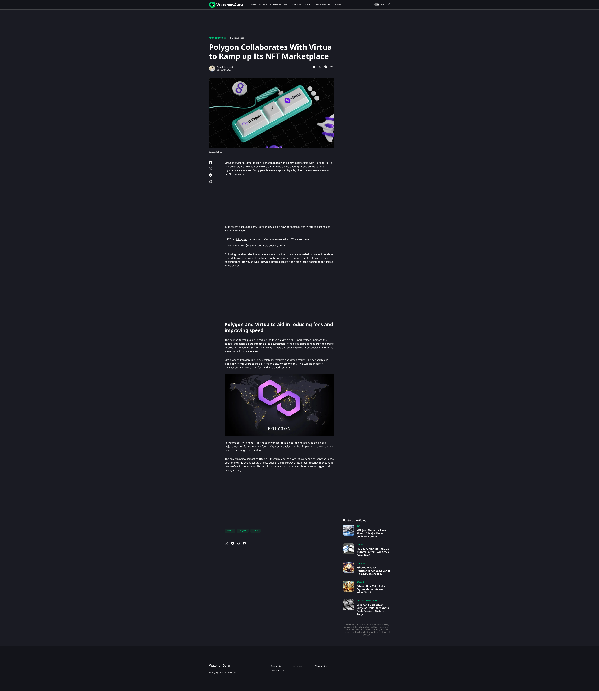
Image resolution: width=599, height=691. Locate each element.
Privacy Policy (277, 671)
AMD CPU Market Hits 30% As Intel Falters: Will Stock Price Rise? (373, 552)
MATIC (230, 530)
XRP (358, 526)
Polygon (319, 162)
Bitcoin (360, 582)
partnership (301, 162)
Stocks (360, 544)
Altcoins (213, 38)
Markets (360, 600)
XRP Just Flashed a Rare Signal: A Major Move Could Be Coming (371, 533)
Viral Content (372, 600)
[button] (379, 4)
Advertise (297, 666)
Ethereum (361, 563)
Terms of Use (321, 666)
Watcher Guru (219, 665)
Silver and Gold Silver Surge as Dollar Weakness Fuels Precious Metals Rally (373, 609)
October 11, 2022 (275, 245)
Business (222, 38)
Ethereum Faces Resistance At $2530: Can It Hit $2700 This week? (373, 570)
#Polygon (241, 239)
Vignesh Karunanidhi (225, 67)
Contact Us (276, 666)
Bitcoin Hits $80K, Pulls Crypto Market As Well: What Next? (371, 589)
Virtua (255, 530)
